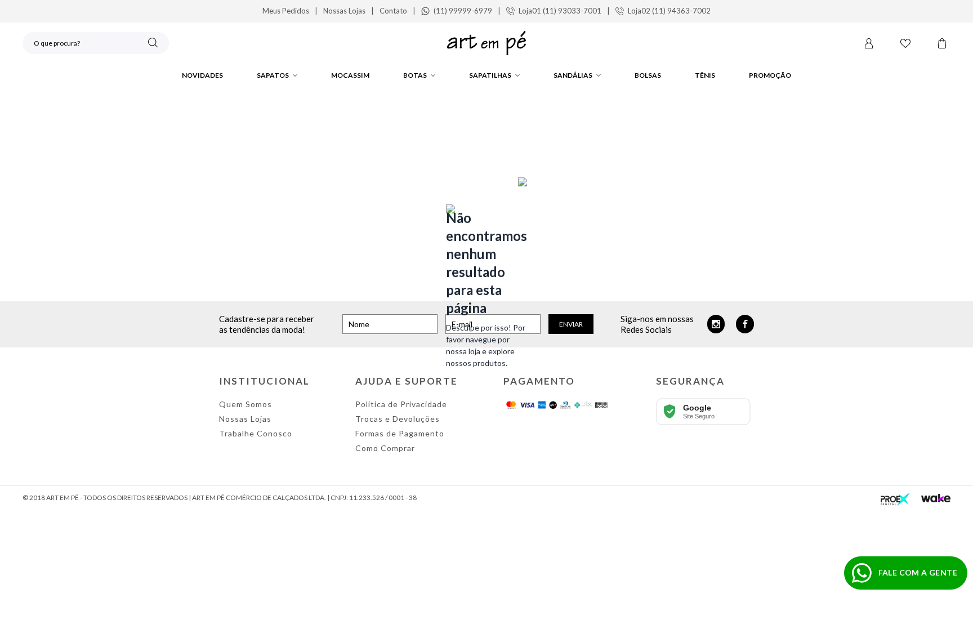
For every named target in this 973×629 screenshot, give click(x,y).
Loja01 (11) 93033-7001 (560, 10)
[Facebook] (745, 324)
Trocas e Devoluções (397, 418)
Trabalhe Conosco (255, 433)
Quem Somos (245, 404)
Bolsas (648, 75)
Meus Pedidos (285, 10)
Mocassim (350, 75)
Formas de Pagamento (399, 433)
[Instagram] (716, 324)
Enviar (571, 324)
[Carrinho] (942, 43)
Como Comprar (385, 448)
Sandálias (573, 75)
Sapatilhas (490, 75)
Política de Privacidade (401, 404)
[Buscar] (153, 42)
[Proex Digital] (895, 498)
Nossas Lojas (344, 10)
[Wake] (935, 498)
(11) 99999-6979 (463, 10)
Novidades (202, 75)
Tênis (705, 75)
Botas (415, 75)
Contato (393, 10)
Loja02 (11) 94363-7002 (669, 10)
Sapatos (273, 75)
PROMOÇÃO (770, 75)
